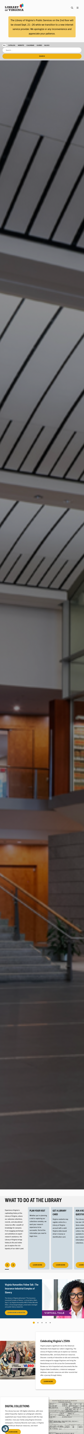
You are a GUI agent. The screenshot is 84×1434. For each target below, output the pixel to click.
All (4, 45)
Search (42, 56)
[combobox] (42, 50)
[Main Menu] (77, 8)
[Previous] (7, 1265)
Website (21, 45)
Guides (39, 45)
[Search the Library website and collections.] (72, 7)
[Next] (13, 1265)
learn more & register (16, 1312)
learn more (37, 1265)
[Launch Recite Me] (5, 1428)
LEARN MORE (60, 1265)
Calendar (30, 45)
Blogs (46, 45)
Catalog (11, 45)
